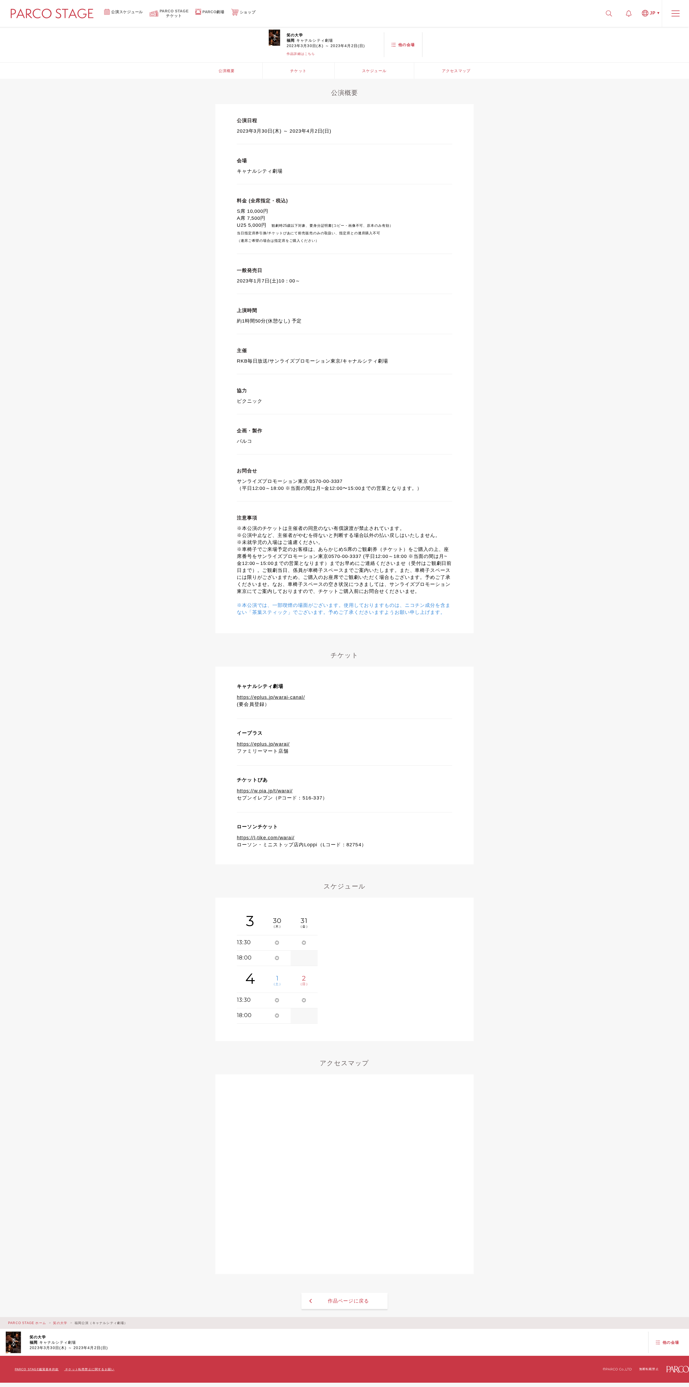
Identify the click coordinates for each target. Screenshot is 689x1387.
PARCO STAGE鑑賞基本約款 (37, 1369)
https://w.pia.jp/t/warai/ (265, 791)
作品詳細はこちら (301, 54)
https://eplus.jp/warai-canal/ (271, 697)
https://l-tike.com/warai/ (265, 837)
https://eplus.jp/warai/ (263, 744)
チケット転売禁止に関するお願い (89, 1369)
